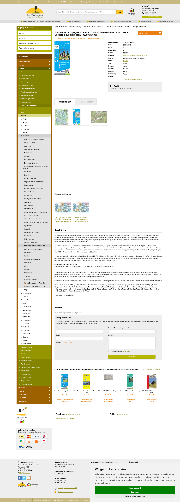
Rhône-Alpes (28, 205)
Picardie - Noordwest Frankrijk (34, 139)
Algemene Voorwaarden (42, 500)
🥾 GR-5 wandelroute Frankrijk (34, 283)
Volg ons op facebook (74, 414)
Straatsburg (28, 273)
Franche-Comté (29, 192)
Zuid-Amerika (25, 357)
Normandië (28, 153)
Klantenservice (40, 2)
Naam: (58, 328)
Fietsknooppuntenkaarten (29, 82)
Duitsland (26, 126)
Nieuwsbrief (74, 2)
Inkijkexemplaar (86, 101)
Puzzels (21, 391)
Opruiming (21, 387)
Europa (23, 115)
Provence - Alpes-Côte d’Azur (34, 246)
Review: (111, 335)
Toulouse (27, 276)
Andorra (25, 119)
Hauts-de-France (30, 143)
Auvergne (27, 202)
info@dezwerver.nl (24, 473)
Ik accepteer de (121, 351)
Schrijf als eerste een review (132, 79)
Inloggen (148, 2)
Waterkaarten (25, 374)
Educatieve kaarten (27, 75)
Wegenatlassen (25, 377)
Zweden (25, 340)
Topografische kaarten (28, 105)
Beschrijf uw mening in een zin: (119, 328)
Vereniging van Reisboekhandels (67, 488)
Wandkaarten (22, 398)
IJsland (25, 296)
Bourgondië (28, 195)
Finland (25, 132)
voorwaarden (126, 351)
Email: (58, 335)
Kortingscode (58, 500)
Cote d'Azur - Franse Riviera (33, 249)
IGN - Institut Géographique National (135, 55)
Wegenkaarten (25, 381)
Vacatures (114, 2)
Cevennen (27, 236)
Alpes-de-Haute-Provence (114, 26)
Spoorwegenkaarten (27, 95)
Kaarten (21, 68)
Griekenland (27, 293)
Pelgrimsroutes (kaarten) (28, 92)
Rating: (58, 342)
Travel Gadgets (23, 394)
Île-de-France (28, 185)
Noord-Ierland (27, 317)
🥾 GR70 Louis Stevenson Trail (34, 286)
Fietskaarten (24, 78)
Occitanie (27, 229)
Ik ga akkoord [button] (135, 488)
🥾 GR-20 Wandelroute (32, 259)
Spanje (25, 337)
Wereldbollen (22, 401)
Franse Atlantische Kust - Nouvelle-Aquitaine (35, 167)
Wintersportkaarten (26, 384)
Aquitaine (27, 171)
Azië (22, 112)
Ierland (25, 300)
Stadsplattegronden (27, 99)
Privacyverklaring (72, 500)
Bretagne (27, 156)
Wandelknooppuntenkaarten (30, 367)
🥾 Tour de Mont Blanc (31, 215)
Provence (27, 252)
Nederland (26, 313)
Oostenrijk (26, 323)
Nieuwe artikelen (24, 62)
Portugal (26, 327)
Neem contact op (153, 17)
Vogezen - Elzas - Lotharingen (34, 182)
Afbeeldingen (65, 101)
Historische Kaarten (27, 85)
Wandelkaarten (25, 364)
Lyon (25, 266)
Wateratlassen (25, 371)
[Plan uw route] (29, 478)
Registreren (158, 2)
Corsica (26, 256)
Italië (24, 303)
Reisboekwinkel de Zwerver (65, 418)
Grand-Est (27, 146)
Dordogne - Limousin (31, 163)
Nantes (26, 269)
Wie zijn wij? (104, 2)
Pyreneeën (28, 225)
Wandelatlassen (26, 360)
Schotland (26, 333)
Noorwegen (27, 320)
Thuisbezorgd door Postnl (65, 492)
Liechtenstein (27, 306)
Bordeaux (27, 263)
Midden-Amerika (26, 347)
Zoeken (119, 12)
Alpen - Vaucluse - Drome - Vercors (36, 222)
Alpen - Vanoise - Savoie (32, 219)
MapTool (28, 2)
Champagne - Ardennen (32, 149)
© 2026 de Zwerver (24, 500)
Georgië (25, 290)
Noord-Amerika (26, 350)
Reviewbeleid (85, 500)
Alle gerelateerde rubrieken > (152, 369)
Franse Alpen (28, 209)
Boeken (21, 65)
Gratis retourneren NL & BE (57, 2)
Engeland (26, 129)
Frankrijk (26, 136)
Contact (123, 2)
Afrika (22, 109)
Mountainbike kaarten (27, 89)
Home (20, 2)
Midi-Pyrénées (29, 239)
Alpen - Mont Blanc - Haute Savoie (35, 212)
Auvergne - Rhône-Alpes (32, 198)
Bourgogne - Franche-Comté (33, 188)
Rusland (26, 330)
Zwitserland (27, 344)
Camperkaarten (25, 72)
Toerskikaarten (25, 102)
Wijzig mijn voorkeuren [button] (135, 496)
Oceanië (23, 354)
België (25, 122)
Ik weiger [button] (135, 492)
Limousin (27, 175)
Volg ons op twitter (123, 414)
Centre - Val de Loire (31, 242)
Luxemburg (27, 310)
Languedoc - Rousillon (31, 232)
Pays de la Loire (29, 159)
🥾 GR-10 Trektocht (30, 279)
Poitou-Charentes (30, 178)
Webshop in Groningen (88, 2)
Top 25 (125, 61)
